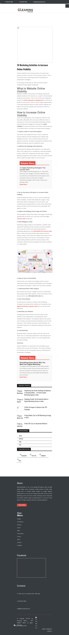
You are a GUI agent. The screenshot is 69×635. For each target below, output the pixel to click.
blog (20, 436)
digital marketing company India (27, 306)
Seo (20, 445)
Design (21, 439)
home (43, 629)
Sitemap (19, 524)
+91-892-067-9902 (9, 2)
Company (48, 629)
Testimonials (20, 533)
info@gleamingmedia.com (39, 2)
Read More (23, 184)
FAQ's (18, 530)
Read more (22, 505)
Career (19, 527)
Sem (20, 442)
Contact (49, 631)
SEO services (44, 493)
